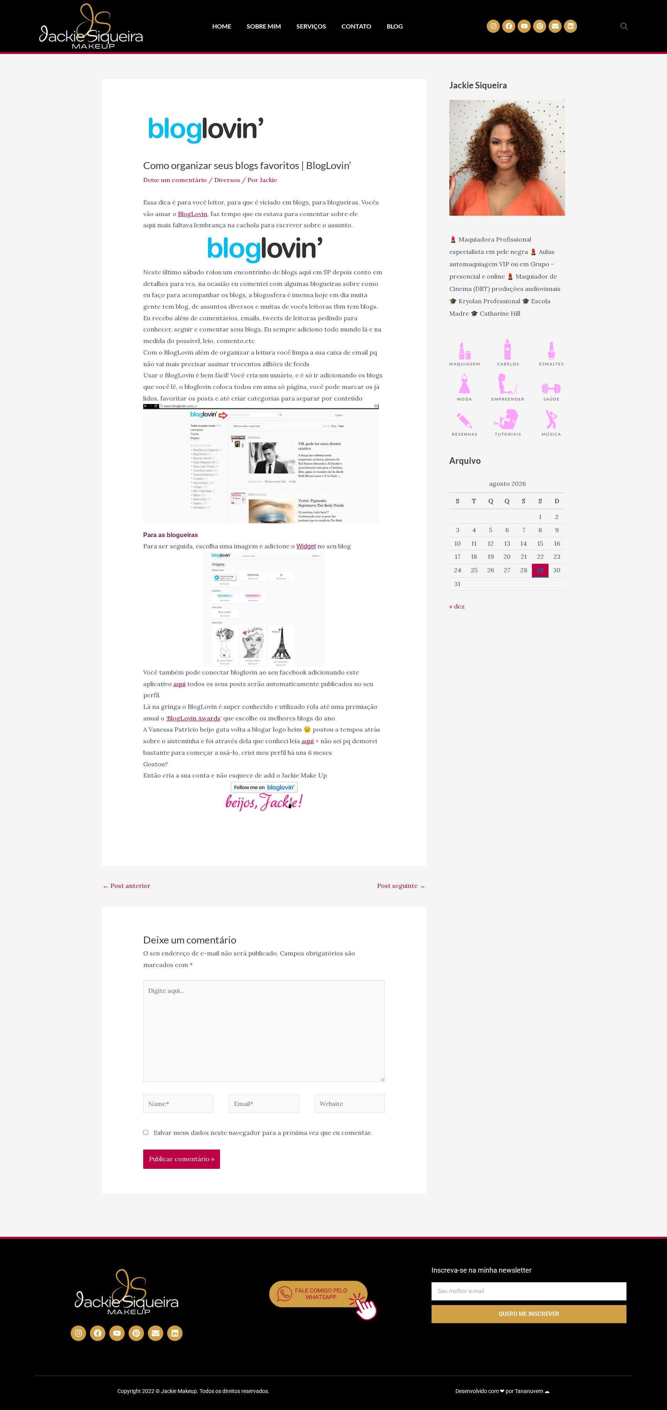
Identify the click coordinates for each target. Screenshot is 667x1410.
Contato (356, 26)
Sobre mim (264, 26)
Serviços (311, 26)
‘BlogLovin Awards (193, 718)
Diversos (227, 180)
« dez (457, 606)
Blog (395, 26)
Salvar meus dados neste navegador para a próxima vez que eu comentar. (263, 1132)
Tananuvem (529, 1391)
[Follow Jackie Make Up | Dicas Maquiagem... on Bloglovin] (264, 787)
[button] (624, 26)
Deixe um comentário (175, 180)
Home (221, 26)
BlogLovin (192, 214)
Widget (306, 546)
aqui (179, 684)
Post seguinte (401, 885)
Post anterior (127, 885)
